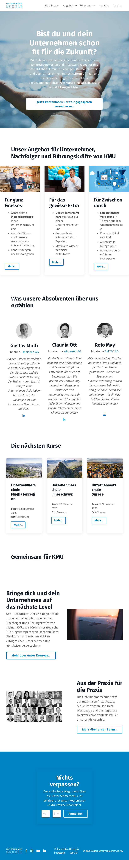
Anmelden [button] (75, 814)
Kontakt (104, 5)
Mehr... (12, 266)
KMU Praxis (51, 5)
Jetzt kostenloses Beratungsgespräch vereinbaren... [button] (64, 104)
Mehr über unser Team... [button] (99, 729)
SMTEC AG (112, 351)
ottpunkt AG (72, 351)
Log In (117, 5)
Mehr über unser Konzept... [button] (31, 655)
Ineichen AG (31, 352)
